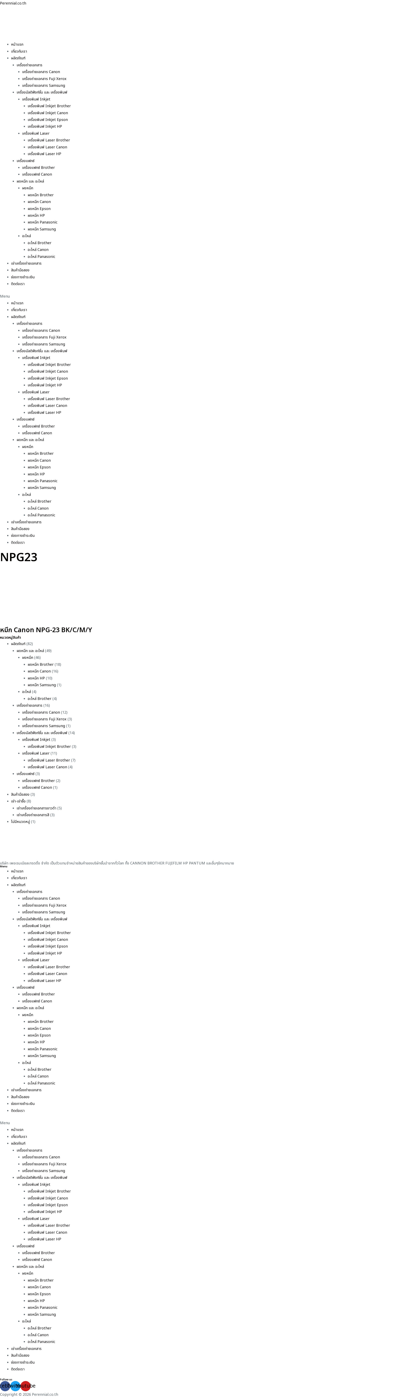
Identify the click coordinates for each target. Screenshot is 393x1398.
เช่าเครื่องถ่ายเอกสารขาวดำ (36, 808)
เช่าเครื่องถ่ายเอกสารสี (33, 815)
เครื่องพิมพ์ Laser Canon (47, 147)
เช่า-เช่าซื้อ (18, 801)
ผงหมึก (27, 188)
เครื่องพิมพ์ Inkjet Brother (49, 106)
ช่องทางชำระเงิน (23, 277)
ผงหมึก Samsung (42, 229)
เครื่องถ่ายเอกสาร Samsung (43, 85)
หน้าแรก (17, 44)
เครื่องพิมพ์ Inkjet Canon (48, 113)
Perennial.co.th (13, 3)
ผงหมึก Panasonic (43, 222)
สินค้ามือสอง (20, 270)
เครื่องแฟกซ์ (25, 161)
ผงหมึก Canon (39, 202)
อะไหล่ (26, 236)
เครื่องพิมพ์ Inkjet (36, 99)
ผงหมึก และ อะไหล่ (30, 181)
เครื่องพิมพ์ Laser (36, 133)
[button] (196, 296)
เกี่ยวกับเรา (19, 51)
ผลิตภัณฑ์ (18, 58)
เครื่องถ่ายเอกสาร (29, 65)
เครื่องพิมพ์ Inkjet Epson (48, 120)
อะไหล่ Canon (38, 250)
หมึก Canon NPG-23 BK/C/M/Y (46, 630)
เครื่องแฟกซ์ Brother (38, 167)
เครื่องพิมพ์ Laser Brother (49, 140)
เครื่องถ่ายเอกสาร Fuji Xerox (44, 79)
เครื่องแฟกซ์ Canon (37, 174)
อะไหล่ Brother (39, 243)
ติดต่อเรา (18, 284)
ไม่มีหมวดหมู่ (20, 822)
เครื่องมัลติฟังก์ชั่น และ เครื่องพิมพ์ (42, 92)
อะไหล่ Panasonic (41, 257)
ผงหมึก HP (36, 215)
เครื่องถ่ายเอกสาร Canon (41, 72)
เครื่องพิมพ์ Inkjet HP (45, 126)
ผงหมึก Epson (39, 209)
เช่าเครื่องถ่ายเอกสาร (26, 263)
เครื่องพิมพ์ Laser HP (44, 154)
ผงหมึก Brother (41, 195)
